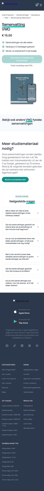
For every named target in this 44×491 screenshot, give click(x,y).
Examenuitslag (7, 410)
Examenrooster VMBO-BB (11, 415)
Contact (26, 374)
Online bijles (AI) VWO (10, 475)
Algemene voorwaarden (32, 379)
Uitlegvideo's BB (7, 466)
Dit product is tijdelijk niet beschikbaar (22, 59)
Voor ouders (6, 374)
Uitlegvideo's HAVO (8, 453)
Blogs (4, 392)
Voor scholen (6, 383)
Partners (5, 388)
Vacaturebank (28, 392)
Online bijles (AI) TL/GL (10, 480)
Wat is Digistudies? (9, 370)
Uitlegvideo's (28, 406)
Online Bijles (27, 419)
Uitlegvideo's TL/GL (9, 457)
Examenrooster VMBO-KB (11, 419)
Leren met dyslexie (9, 379)
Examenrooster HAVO (9, 430)
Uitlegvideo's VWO (8, 448)
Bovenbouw (35, 15)
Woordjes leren (28, 428)
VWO (6, 18)
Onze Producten (8, 15)
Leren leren (27, 424)
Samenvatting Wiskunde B (20, 18)
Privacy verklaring (29, 383)
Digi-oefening (28, 415)
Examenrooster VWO (9, 435)
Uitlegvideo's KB (7, 462)
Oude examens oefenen (10, 406)
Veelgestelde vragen (30, 370)
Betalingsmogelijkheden (32, 388)
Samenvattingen (22, 15)
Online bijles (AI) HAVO (10, 471)
